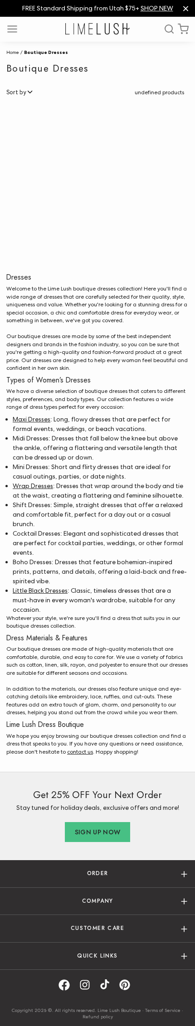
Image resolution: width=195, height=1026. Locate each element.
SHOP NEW (157, 8)
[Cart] (183, 29)
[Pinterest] (127, 985)
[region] (97, 8)
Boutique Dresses (46, 52)
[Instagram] (88, 985)
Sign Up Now (98, 832)
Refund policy (98, 1016)
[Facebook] (67, 985)
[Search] (166, 29)
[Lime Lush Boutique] (97, 28)
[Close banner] (185, 8)
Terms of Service (162, 1010)
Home (12, 52)
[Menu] (15, 29)
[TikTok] (108, 985)
